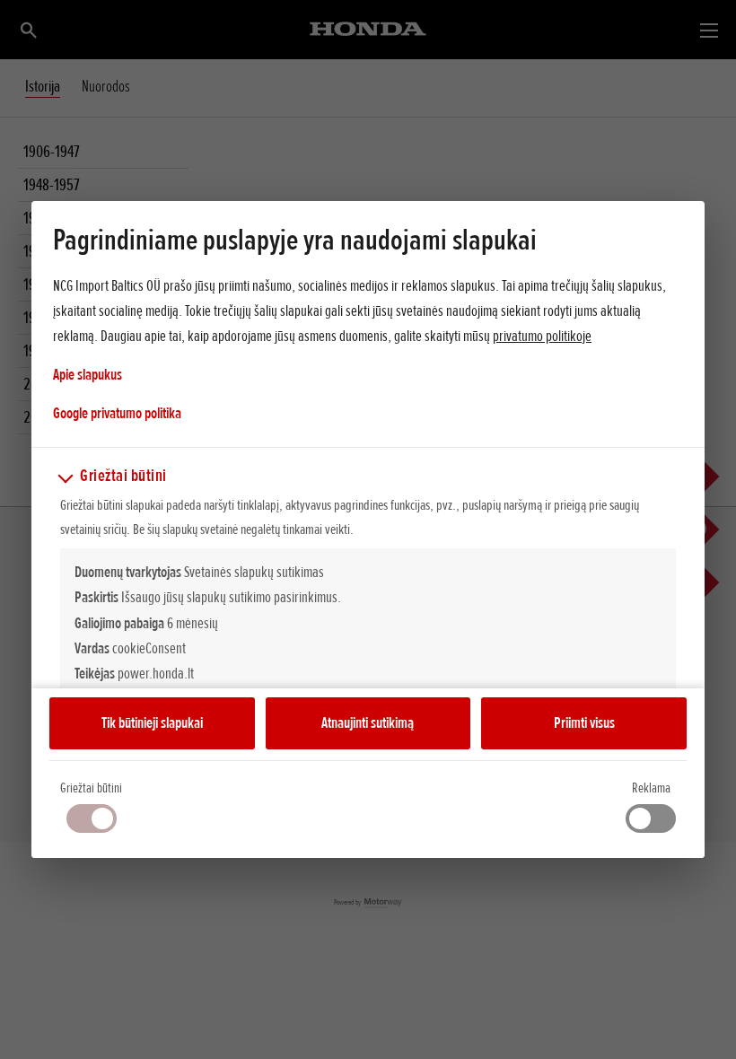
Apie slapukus (87, 374)
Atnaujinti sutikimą (367, 722)
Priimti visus (584, 722)
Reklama (651, 788)
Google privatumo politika (117, 412)
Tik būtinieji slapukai (152, 722)
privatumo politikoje (542, 336)
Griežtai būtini (91, 788)
